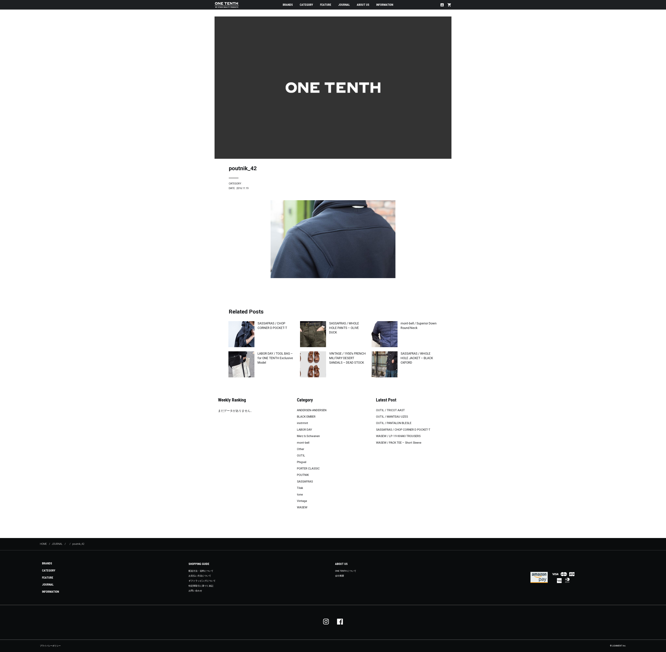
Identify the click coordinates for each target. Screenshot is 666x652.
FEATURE (325, 4)
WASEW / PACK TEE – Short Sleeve (398, 442)
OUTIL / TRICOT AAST (390, 410)
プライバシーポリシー (50, 646)
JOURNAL (344, 4)
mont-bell (303, 442)
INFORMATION (384, 4)
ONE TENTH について (345, 571)
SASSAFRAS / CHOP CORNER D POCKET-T (403, 429)
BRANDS (288, 4)
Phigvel (301, 462)
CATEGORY (306, 4)
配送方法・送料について (201, 571)
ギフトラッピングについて (202, 580)
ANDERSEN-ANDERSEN (311, 410)
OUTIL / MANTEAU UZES (392, 416)
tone (300, 494)
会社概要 (339, 575)
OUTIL (301, 455)
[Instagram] (326, 621)
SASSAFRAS (305, 481)
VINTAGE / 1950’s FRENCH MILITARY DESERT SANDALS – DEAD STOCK (347, 358)
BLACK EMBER (306, 416)
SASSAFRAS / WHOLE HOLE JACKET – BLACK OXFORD (417, 358)
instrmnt (302, 423)
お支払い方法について (200, 575)
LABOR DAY (304, 429)
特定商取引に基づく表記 (201, 586)
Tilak (300, 488)
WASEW (302, 507)
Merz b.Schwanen (308, 436)
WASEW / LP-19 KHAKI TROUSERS (398, 436)
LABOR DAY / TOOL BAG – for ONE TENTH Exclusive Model (275, 358)
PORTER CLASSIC (308, 468)
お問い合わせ (195, 590)
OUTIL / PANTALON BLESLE (393, 423)
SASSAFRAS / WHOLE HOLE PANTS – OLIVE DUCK (344, 327)
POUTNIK (303, 475)
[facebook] (339, 621)
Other (300, 449)
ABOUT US (363, 4)
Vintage (302, 501)
